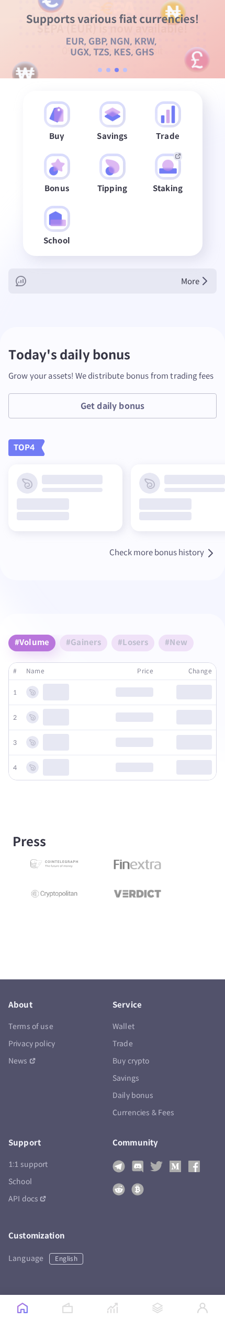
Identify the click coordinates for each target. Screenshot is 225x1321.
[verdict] (137, 893)
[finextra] (137, 864)
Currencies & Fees (144, 1112)
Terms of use (30, 1026)
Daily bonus (133, 1095)
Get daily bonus (112, 406)
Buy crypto (131, 1061)
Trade (123, 1043)
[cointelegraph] (54, 864)
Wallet (123, 1026)
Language (42, 1258)
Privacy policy (31, 1043)
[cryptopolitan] (54, 893)
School (20, 1181)
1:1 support (28, 1164)
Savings (126, 1078)
